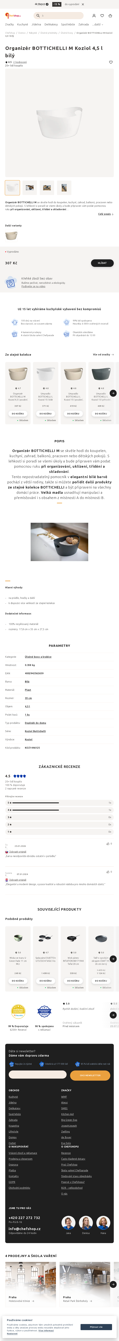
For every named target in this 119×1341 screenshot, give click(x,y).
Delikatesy (14, 1108)
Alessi (64, 1102)
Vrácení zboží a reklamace (23, 1153)
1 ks (27, 714)
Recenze (66, 1153)
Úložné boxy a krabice (38, 656)
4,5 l (27, 706)
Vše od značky (101, 354)
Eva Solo (66, 1143)
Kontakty (14, 1176)
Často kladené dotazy (73, 1159)
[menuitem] (9, 25)
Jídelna (13, 1102)
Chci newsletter (90, 1075)
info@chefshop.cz (25, 1229)
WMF (64, 1096)
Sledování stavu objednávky (76, 1176)
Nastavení (12, 1333)
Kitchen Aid (67, 1114)
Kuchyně (13, 1096)
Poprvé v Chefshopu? (73, 1182)
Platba (12, 1170)
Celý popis (104, 214)
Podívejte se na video (33, 286)
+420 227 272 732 (24, 1218)
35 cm (28, 698)
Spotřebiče (15, 1114)
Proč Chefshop (69, 1164)
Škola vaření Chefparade (74, 1170)
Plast (28, 690)
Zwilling (65, 1131)
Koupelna (14, 1125)
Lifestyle (13, 1131)
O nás (64, 1193)
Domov (13, 1137)
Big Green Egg (69, 1120)
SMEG (64, 1108)
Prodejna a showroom (21, 1159)
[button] (18, 980)
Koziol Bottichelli (35, 731)
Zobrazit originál (17, 851)
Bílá (27, 681)
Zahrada (13, 1120)
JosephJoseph (69, 1125)
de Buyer (66, 1137)
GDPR (12, 1182)
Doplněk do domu (35, 723)
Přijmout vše (96, 1327)
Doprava (13, 1164)
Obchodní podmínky (19, 1188)
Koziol (29, 739)
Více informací (46, 1330)
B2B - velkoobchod (72, 1188)
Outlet (12, 1143)
